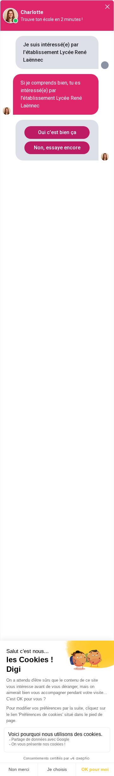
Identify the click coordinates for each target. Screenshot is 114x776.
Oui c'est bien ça (57, 132)
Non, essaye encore (57, 148)
